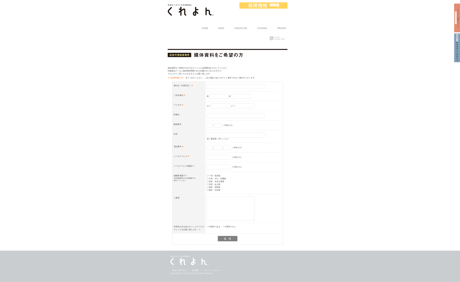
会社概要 (195, 270)
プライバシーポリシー (212, 270)
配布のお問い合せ (179, 270)
